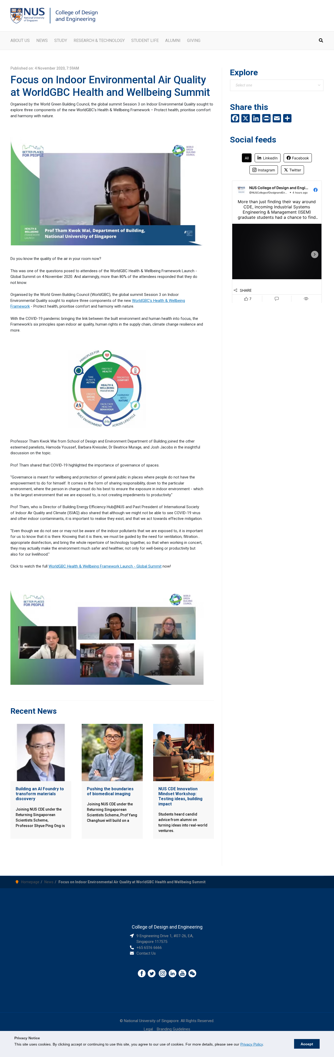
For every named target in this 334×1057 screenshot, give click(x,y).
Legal (148, 1029)
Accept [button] (307, 1044)
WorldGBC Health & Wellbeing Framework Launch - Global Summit (105, 566)
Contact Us (146, 953)
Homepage (30, 882)
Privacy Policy (251, 1044)
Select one (244, 85)
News (48, 882)
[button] (321, 41)
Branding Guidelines (173, 1029)
